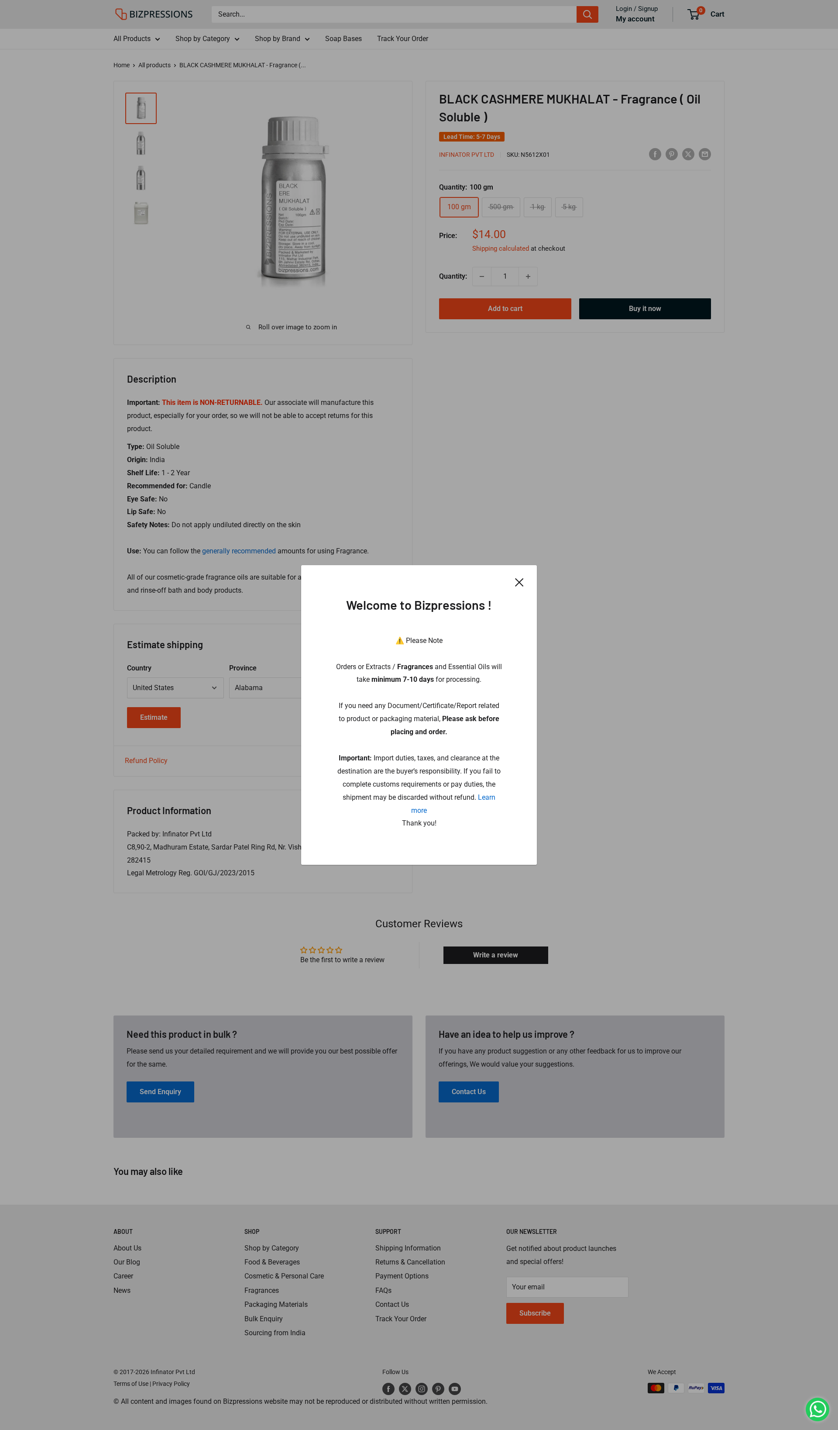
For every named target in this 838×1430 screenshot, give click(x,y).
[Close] (519, 582)
